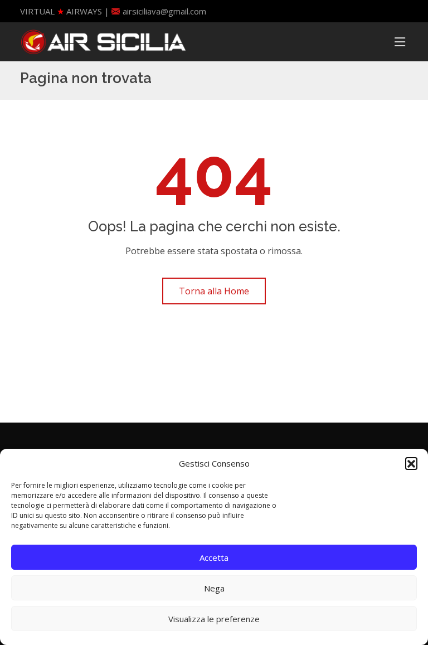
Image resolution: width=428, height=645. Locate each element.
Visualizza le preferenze (214, 618)
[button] (411, 463)
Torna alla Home (214, 291)
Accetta (214, 557)
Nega (214, 588)
